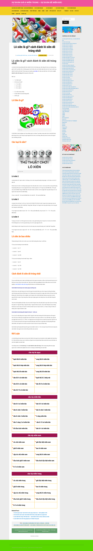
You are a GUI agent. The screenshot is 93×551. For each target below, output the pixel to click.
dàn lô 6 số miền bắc (20, 404)
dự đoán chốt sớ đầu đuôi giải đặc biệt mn (70, 106)
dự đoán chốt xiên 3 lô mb (67, 74)
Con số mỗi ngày (15, 10)
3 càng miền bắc (41, 416)
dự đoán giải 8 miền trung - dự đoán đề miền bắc (27, 55)
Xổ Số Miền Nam (71, 201)
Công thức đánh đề (75, 176)
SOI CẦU (71, 10)
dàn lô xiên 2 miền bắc (20, 410)
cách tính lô (71, 173)
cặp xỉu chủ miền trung (20, 493)
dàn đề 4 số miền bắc (20, 378)
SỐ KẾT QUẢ (23, 13)
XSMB (39, 10)
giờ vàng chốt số (71, 184)
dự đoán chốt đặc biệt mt (67, 82)
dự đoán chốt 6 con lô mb (67, 52)
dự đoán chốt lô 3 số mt (67, 85)
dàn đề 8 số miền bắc (43, 384)
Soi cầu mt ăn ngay (60, 8)
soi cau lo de (70, 188)
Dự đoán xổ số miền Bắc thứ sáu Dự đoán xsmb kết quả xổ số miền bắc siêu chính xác (71, 183)
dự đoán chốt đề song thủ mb (68, 62)
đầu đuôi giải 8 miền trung (21, 499)
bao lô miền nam (41, 448)
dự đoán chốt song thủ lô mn (68, 102)
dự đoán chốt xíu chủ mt (67, 91)
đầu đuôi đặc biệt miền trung (45, 499)
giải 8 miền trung (18, 487)
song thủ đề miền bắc (43, 371)
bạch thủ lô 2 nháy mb (43, 378)
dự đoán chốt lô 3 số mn (67, 100)
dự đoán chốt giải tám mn (67, 99)
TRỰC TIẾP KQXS (33, 10)
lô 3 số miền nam (18, 467)
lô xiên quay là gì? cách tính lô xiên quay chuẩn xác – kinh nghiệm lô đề (30, 512)
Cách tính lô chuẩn (77, 173)
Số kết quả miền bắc (66, 137)
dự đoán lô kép (73, 178)
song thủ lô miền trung (43, 493)
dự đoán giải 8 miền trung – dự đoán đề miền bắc (37, 2)
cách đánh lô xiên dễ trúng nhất (21, 525)
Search (65, 22)
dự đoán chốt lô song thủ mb (68, 71)
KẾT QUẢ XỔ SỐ (53, 10)
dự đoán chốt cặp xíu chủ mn (68, 96)
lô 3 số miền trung (19, 505)
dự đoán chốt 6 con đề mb (67, 46)
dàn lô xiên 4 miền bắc (20, 416)
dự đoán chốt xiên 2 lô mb (67, 72)
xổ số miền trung (78, 201)
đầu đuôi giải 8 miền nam (21, 461)
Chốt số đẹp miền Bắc (70, 171)
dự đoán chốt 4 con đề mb (67, 45)
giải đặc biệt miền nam (43, 442)
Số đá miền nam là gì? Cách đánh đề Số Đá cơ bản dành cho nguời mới (30, 514)
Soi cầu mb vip (49, 8)
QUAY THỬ (18, 13)
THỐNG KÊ (66, 10)
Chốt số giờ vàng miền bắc (67, 170)
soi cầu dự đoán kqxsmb (70, 192)
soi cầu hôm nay (74, 193)
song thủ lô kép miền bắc (44, 365)
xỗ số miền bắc (76, 202)
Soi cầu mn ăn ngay (71, 8)
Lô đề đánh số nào (24, 10)
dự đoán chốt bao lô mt (66, 79)
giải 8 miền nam (18, 448)
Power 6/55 (64, 127)
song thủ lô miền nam (43, 454)
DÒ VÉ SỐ (77, 10)
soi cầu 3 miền (75, 188)
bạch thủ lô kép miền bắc (21, 365)
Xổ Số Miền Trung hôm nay (67, 202)
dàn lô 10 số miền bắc (43, 422)
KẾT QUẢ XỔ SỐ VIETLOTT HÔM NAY (69, 120)
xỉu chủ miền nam (19, 442)
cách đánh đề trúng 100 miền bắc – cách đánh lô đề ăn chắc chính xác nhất (31, 516)
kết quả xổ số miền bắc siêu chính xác (72, 187)
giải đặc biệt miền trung (43, 480)
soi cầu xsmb (66, 196)
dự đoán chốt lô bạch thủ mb (68, 68)
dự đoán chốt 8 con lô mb (67, 54)
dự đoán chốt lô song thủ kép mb (68, 69)
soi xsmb (67, 199)
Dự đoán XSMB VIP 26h (74, 179)
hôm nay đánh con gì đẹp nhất (71, 185)
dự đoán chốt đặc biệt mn (67, 97)
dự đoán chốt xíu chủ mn (67, 103)
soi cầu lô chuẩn (74, 195)
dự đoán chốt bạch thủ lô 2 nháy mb (69, 43)
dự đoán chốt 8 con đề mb (67, 48)
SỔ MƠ (13, 13)
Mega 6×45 (64, 122)
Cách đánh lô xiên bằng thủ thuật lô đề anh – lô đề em (36, 523)
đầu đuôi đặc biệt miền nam (45, 461)
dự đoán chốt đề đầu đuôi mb (68, 60)
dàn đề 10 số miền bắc (20, 390)
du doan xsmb (67, 178)
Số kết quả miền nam (66, 140)
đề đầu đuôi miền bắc (20, 428)
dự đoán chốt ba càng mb (67, 55)
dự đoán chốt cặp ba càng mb (68, 65)
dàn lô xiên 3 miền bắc (43, 410)
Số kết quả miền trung (66, 139)
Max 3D (63, 124)
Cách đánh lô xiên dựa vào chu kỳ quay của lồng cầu (42, 525)
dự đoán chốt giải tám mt (67, 83)
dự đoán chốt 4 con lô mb (67, 51)
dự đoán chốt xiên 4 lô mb (67, 75)
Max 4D (63, 125)
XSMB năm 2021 (72, 199)
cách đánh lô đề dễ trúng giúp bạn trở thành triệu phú (26, 518)
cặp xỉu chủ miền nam (20, 454)
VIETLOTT (59, 10)
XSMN (43, 10)
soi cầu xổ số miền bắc (70, 198)
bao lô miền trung (41, 487)
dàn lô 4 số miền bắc (42, 428)
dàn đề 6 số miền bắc (20, 384)
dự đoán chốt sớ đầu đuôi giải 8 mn (69, 105)
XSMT (47, 10)
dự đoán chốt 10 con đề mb (67, 49)
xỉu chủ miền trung (19, 480)
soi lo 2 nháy (77, 198)
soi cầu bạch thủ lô (72, 190)
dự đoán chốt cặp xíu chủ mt (68, 80)
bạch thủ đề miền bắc (20, 371)
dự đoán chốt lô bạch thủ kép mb (68, 66)
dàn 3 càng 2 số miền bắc (21, 422)
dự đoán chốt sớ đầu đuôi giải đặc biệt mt (70, 88)
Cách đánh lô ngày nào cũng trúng (69, 175)
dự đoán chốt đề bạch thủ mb (68, 59)
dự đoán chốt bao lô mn (67, 94)
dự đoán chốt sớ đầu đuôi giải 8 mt (69, 86)
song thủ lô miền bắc (42, 359)
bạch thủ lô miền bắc (20, 359)
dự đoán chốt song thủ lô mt (67, 89)
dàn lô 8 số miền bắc (42, 404)
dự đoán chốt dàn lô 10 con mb (68, 57)
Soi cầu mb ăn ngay (38, 8)
